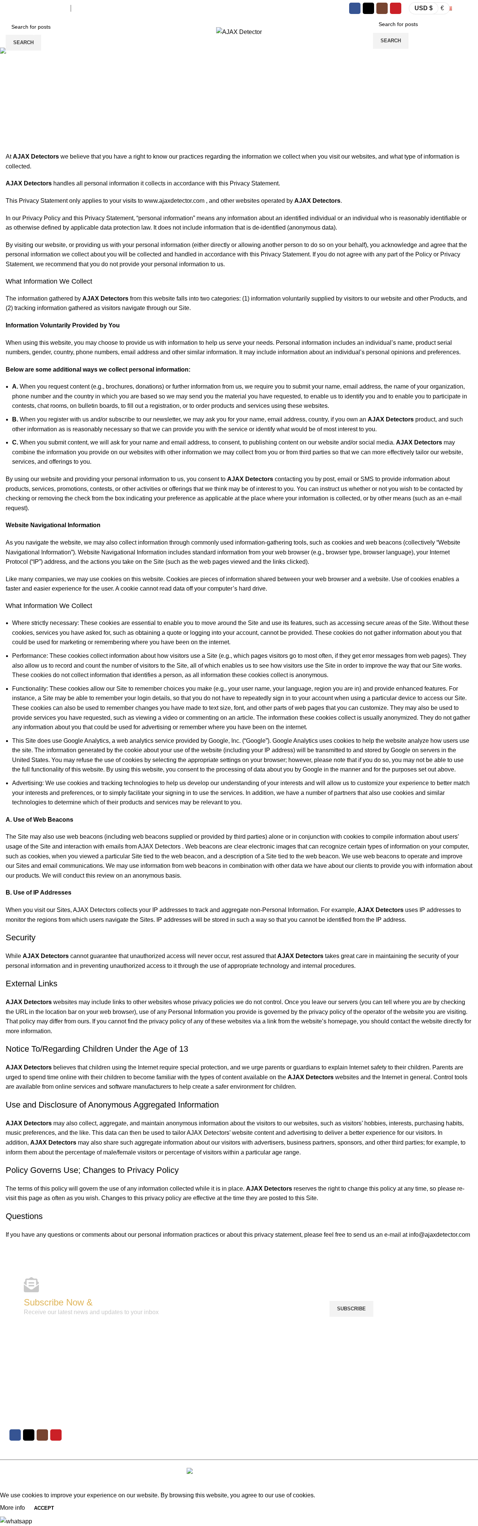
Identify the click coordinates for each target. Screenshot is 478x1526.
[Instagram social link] (382, 8)
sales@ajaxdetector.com (108, 8)
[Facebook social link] (354, 8)
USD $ (424, 8)
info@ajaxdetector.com (36, 8)
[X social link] (368, 8)
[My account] (366, 32)
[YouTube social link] (395, 8)
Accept (44, 1508)
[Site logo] (239, 31)
